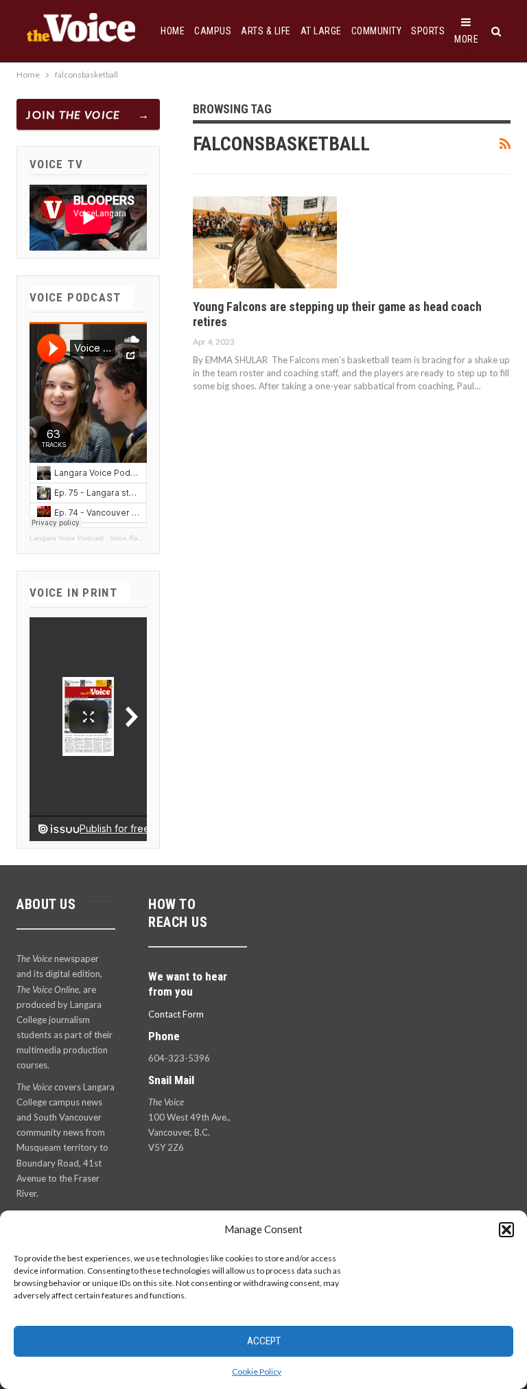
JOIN (73, 114)
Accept (264, 1341)
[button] (506, 1230)
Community (376, 30)
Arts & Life (266, 30)
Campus (212, 30)
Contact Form (176, 1014)
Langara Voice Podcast (67, 538)
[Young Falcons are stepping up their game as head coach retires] (265, 242)
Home (173, 30)
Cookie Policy (256, 1371)
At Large (321, 30)
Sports (428, 30)
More (466, 39)
